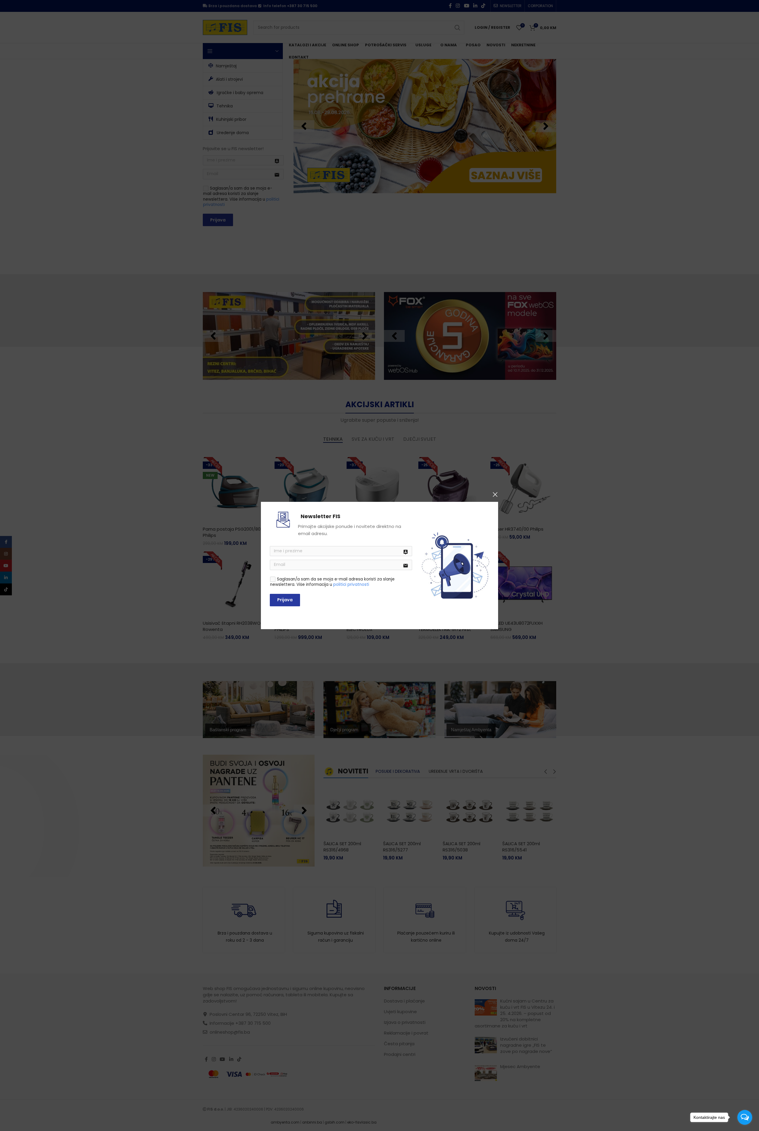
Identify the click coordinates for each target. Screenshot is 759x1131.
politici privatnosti (351, 584)
